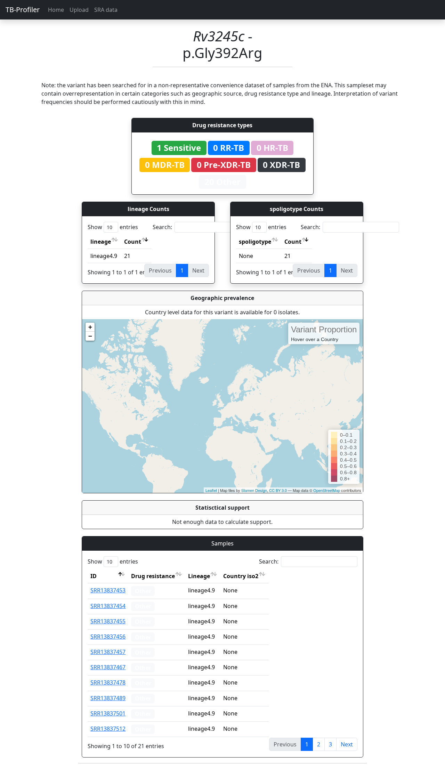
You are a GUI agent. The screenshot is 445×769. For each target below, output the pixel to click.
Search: (162, 227)
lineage (100, 241)
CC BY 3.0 (278, 490)
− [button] (90, 336)
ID (93, 576)
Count (132, 241)
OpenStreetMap (326, 490)
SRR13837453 (108, 590)
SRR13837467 (108, 667)
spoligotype (255, 241)
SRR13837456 (108, 636)
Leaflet (211, 490)
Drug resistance (153, 576)
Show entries (113, 227)
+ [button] (90, 327)
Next (347, 744)
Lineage (199, 576)
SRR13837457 (108, 652)
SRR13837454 (108, 606)
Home (56, 10)
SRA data (106, 10)
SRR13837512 (108, 728)
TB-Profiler (23, 9)
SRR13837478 (108, 682)
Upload (79, 10)
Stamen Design (254, 490)
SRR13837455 (108, 621)
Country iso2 (240, 576)
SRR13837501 (108, 713)
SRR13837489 (108, 698)
